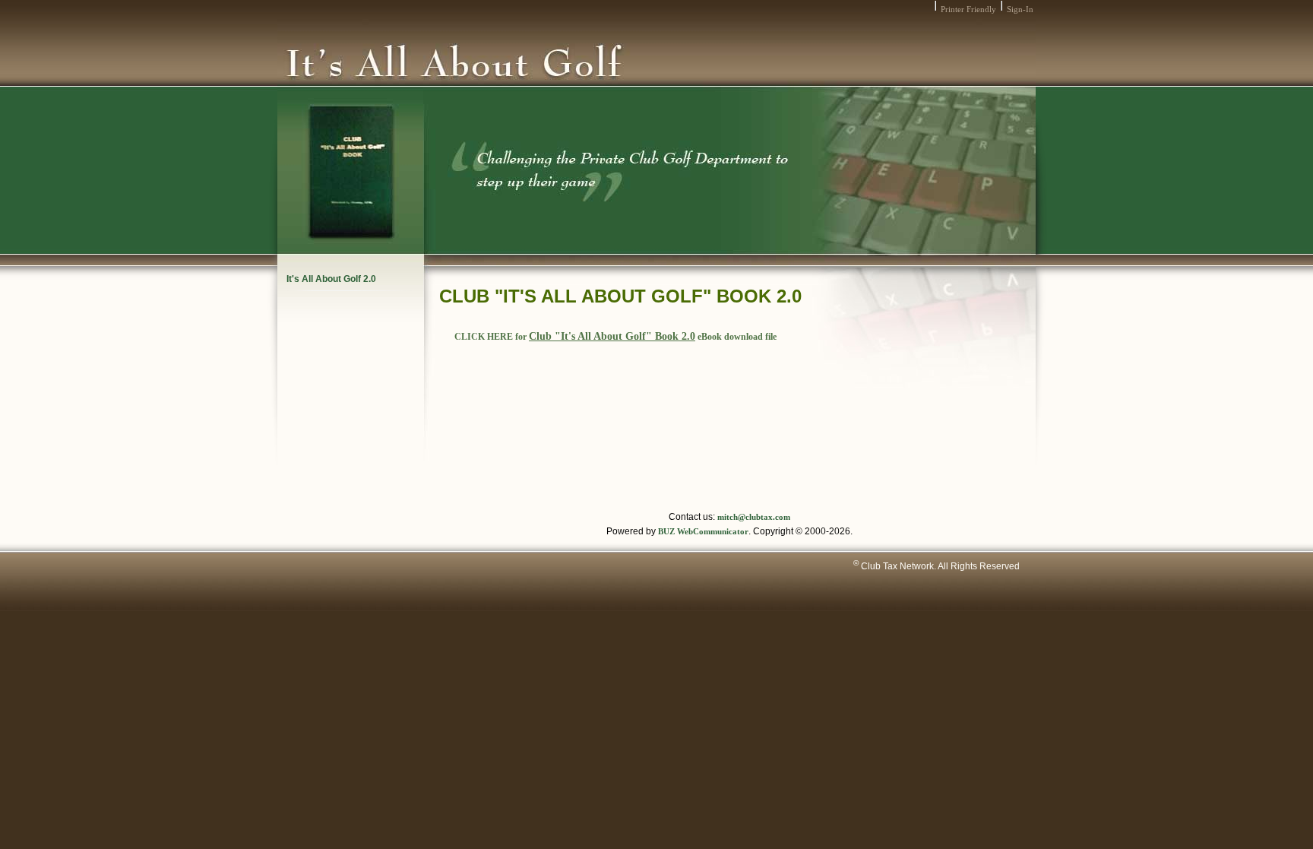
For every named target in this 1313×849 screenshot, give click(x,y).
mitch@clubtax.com (753, 517)
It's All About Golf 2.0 (331, 279)
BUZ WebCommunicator (703, 531)
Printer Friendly (968, 9)
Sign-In (1020, 9)
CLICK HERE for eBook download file (615, 336)
